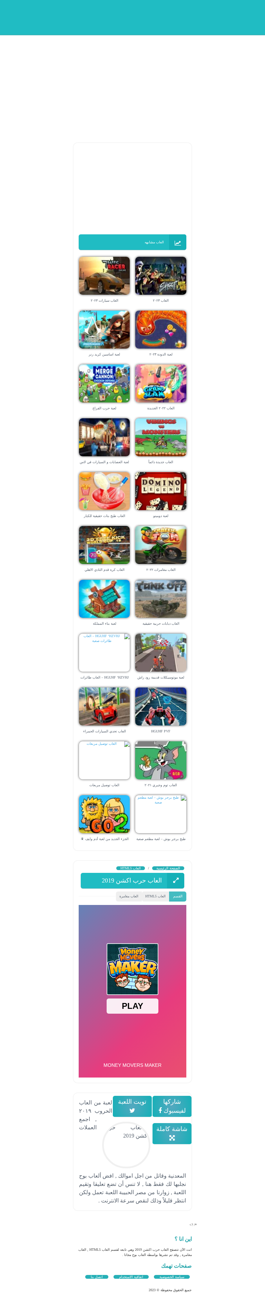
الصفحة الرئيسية (168, 868)
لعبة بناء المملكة (104, 623)
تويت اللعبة (132, 1101)
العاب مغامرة (128, 896)
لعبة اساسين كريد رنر (104, 354)
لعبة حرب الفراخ (104, 408)
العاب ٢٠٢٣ (161, 300)
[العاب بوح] (134, 16)
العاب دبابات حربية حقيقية (161, 623)
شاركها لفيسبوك (174, 1106)
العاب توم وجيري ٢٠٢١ (161, 785)
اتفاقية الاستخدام (131, 1277)
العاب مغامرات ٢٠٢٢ (161, 570)
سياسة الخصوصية (171, 1277)
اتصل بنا (97, 1277)
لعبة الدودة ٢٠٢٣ (161, 354)
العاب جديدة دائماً (160, 462)
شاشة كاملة (172, 1129)
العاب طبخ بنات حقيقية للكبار (104, 516)
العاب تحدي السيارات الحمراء (104, 731)
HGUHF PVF (160, 731)
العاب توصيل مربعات (104, 785)
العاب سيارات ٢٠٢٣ (104, 300)
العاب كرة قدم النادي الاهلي (105, 570)
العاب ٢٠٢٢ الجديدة (161, 408)
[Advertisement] (132, 83)
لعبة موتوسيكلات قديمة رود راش (160, 677)
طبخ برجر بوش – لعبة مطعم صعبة (161, 839)
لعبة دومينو (160, 516)
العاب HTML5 (130, 868)
